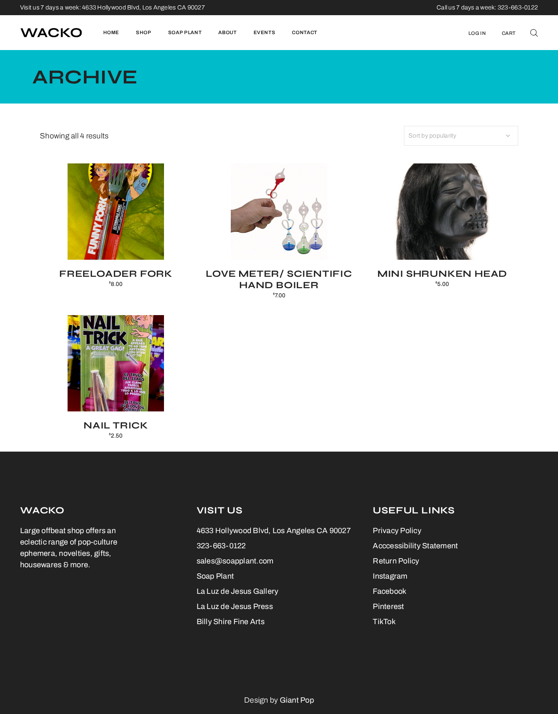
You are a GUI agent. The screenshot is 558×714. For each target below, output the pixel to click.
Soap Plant (215, 576)
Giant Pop (297, 700)
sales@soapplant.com (235, 561)
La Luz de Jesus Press (235, 606)
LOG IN (477, 33)
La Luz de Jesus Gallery (238, 591)
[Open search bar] (534, 32)
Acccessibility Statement (415, 545)
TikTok (384, 621)
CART (508, 33)
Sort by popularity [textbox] (432, 135)
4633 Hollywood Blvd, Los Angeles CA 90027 (143, 7)
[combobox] (461, 136)
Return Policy (396, 561)
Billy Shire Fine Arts (231, 621)
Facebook (389, 591)
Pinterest (388, 606)
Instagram (390, 576)
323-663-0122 (221, 545)
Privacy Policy (397, 530)
